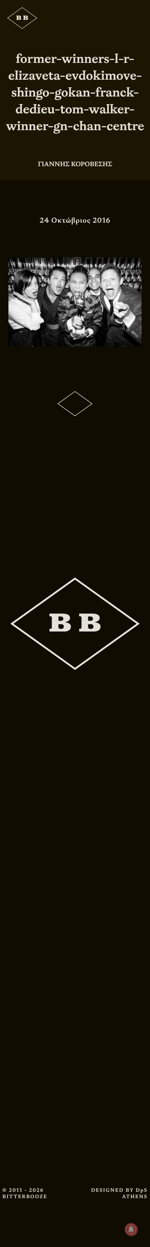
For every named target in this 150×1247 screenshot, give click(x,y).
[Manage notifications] (131, 1229)
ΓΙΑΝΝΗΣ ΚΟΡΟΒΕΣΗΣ (75, 164)
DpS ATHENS (135, 1193)
